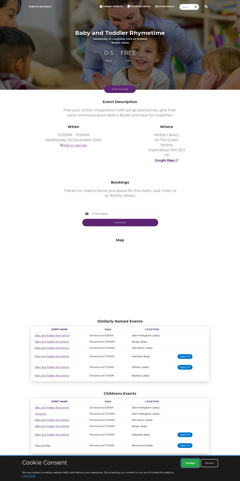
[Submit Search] (196, 7)
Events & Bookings (40, 6)
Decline (209, 463)
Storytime (40, 413)
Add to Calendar (75, 145)
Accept (190, 463)
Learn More (28, 475)
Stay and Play (42, 445)
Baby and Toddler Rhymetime (52, 335)
